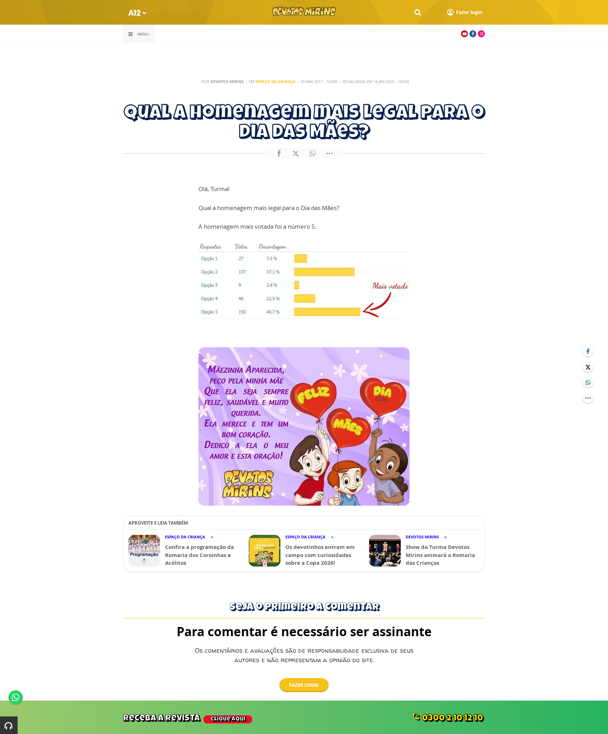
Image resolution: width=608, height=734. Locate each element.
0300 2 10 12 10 (447, 717)
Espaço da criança (275, 81)
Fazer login (304, 685)
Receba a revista (184, 718)
